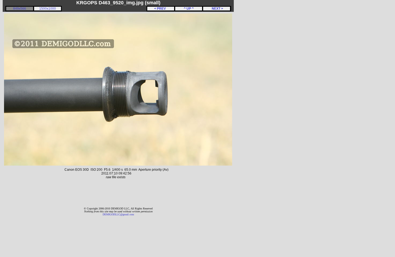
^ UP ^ (188, 8)
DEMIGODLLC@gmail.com (118, 214)
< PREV (161, 8)
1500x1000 (47, 8)
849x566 (19, 8)
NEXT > (216, 8)
